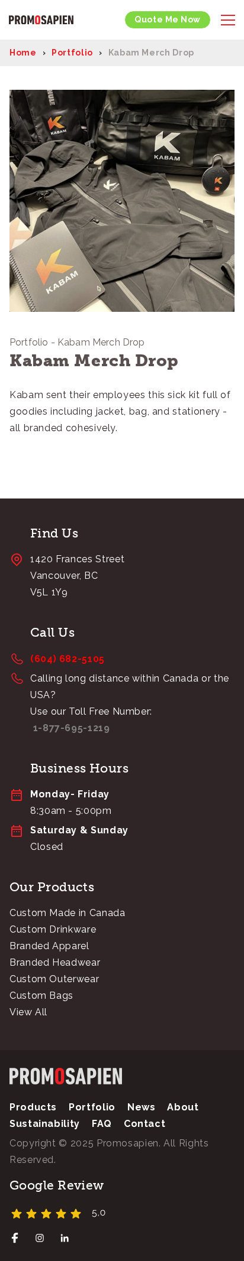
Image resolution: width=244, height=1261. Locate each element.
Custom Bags (41, 995)
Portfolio (72, 52)
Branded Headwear (54, 962)
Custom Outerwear (54, 979)
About (182, 1107)
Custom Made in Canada (67, 912)
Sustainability (44, 1123)
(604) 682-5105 (67, 658)
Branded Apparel (49, 946)
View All (28, 1012)
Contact (144, 1123)
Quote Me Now (167, 19)
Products (33, 1107)
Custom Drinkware (52, 929)
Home (23, 52)
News (141, 1107)
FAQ (102, 1123)
